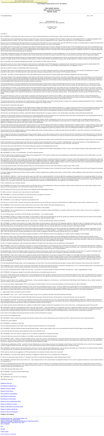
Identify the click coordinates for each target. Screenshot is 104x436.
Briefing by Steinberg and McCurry (9, 409)
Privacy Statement (5, 423)
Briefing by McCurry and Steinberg (9, 411)
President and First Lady (6, 418)
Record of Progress (5, 419)
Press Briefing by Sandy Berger (8, 396)
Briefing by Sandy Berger (7, 391)
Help (23, 422)
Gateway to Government (6, 421)
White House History (6, 422)
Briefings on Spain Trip (6, 383)
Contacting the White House (20, 421)
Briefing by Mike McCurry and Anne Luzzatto (12, 406)
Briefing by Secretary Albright (8, 388)
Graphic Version (4, 431)
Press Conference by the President (9, 393)
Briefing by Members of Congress (9, 404)
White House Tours (16, 422)
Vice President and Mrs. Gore (20, 418)
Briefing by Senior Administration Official (11, 401)
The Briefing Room (15, 419)
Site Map (3, 429)
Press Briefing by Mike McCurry (8, 386)
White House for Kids (33, 421)
